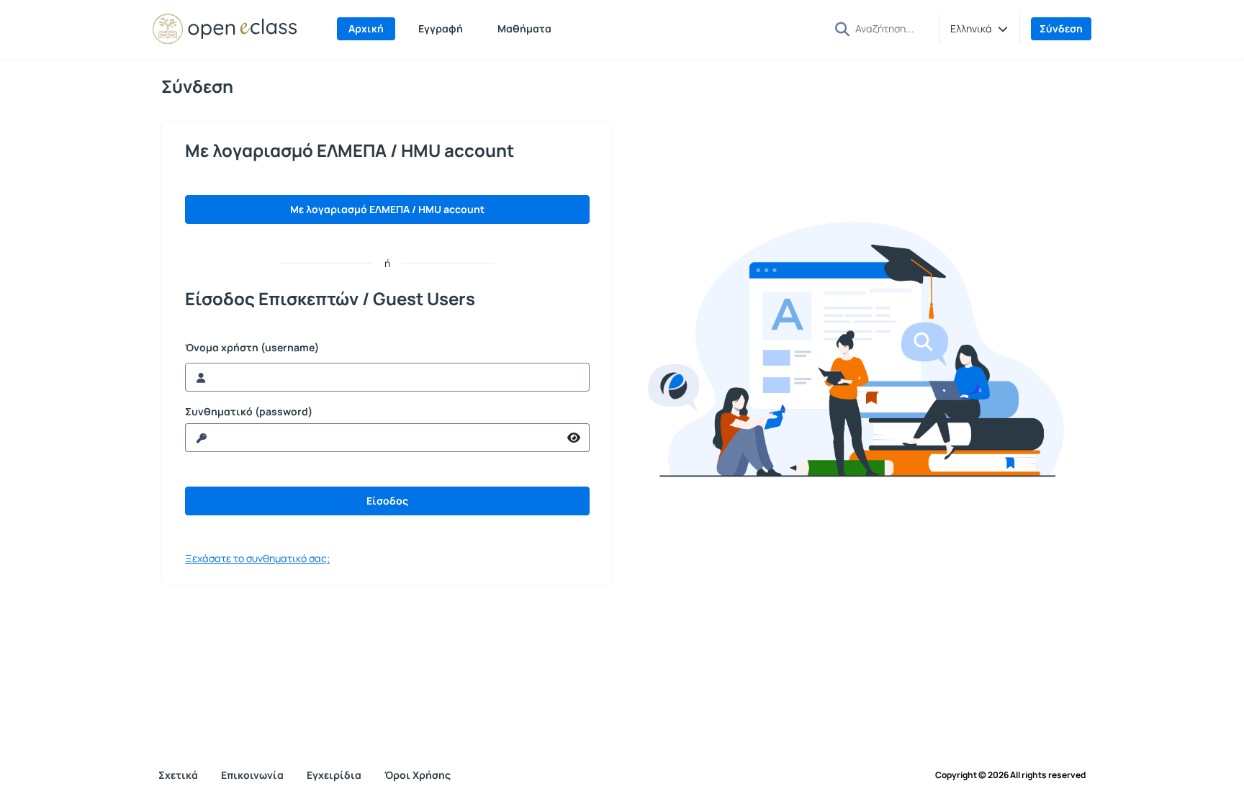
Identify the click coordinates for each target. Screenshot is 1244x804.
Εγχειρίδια (334, 775)
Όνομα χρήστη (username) (252, 347)
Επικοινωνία (252, 775)
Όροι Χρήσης (417, 775)
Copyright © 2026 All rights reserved (1010, 775)
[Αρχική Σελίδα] (225, 28)
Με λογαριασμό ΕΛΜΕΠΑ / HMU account (387, 209)
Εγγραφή (440, 28)
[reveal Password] (574, 437)
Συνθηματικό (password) (248, 411)
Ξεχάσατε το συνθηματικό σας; (257, 558)
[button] (979, 28)
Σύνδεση (1061, 28)
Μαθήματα (524, 28)
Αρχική (366, 28)
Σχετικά (178, 775)
